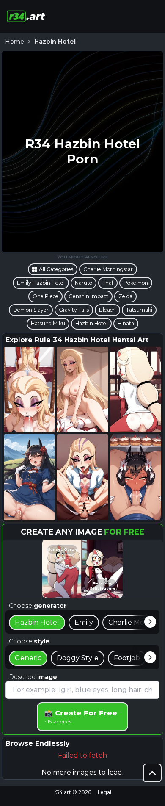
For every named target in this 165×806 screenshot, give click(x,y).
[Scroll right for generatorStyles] (150, 657)
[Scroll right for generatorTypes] (150, 622)
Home (14, 41)
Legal (104, 792)
